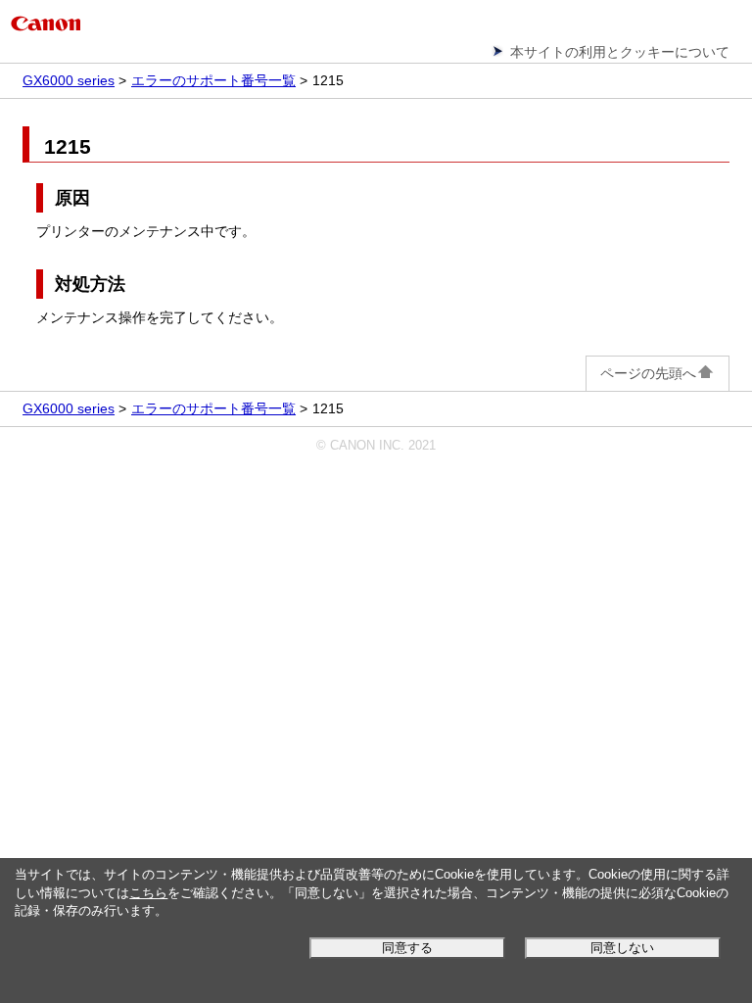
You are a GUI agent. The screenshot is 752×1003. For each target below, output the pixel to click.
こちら (148, 893)
